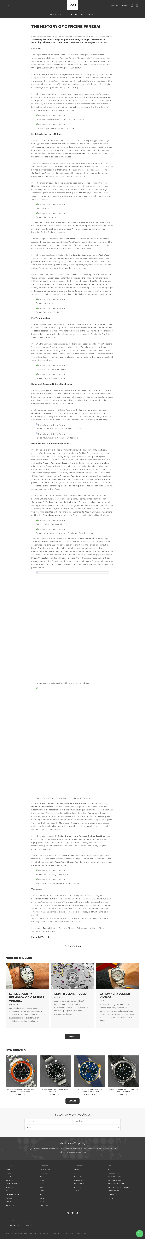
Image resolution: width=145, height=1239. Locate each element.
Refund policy (70, 1233)
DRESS (42, 1180)
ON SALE (76, 1191)
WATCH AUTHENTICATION (116, 1184)
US (108, 1169)
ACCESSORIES (78, 1180)
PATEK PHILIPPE (11, 1205)
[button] (8, 5)
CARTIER (8, 1176)
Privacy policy (33, 1233)
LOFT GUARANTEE (113, 1191)
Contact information (58, 1233)
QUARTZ (42, 1194)
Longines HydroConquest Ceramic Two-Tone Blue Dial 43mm (89, 1090)
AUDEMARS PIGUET (12, 1184)
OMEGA (8, 1173)
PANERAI (8, 1201)
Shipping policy (81, 1233)
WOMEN (42, 1198)
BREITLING (9, 1187)
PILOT (41, 1184)
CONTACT (111, 1198)
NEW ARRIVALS (79, 1184)
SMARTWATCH (44, 1205)
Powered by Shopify (21, 1233)
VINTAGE (42, 1201)
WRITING (77, 1173)
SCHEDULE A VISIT (113, 1173)
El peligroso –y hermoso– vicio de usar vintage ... (26, 997)
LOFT (12, 1233)
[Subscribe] (118, 1127)
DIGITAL (42, 1191)
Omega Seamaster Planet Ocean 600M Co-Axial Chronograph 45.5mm (21, 1090)
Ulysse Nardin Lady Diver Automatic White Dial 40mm (55, 1090)
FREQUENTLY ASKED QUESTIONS (118, 1187)
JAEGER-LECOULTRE (12, 1194)
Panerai (46, 928)
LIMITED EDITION (45, 1169)
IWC (7, 1191)
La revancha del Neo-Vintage (115, 995)
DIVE (41, 1176)
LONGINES (9, 1198)
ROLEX (8, 1169)
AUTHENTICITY (112, 1194)
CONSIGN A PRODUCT (114, 1176)
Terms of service (45, 1233)
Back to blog (74, 946)
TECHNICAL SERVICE (114, 1180)
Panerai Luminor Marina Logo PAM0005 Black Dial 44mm (123, 1090)
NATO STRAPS (78, 1176)
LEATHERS (77, 1169)
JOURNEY (43, 1187)
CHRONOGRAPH (45, 1173)
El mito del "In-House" (70, 993)
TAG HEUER (9, 1180)
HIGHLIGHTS (78, 1187)
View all (72, 1037)
